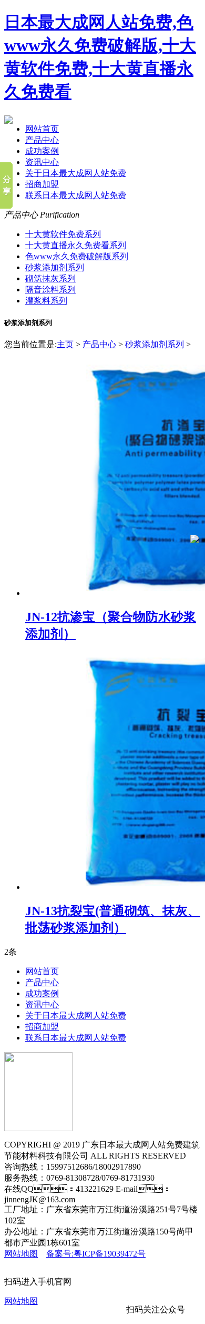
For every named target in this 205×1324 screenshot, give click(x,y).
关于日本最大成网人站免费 (75, 173)
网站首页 (42, 128)
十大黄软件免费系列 (63, 234)
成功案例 (42, 150)
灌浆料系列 (46, 300)
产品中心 (42, 139)
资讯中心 (42, 162)
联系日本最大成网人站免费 (75, 195)
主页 (65, 344)
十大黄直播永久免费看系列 (75, 245)
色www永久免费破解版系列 (76, 256)
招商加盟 (42, 184)
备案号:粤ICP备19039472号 (96, 1253)
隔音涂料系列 (50, 289)
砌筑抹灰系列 (50, 278)
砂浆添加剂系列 (54, 267)
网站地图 (21, 1253)
